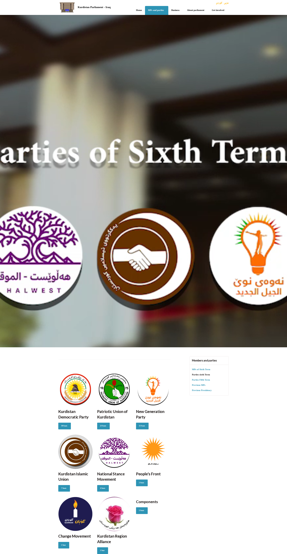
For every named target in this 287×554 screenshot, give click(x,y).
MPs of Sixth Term (201, 369)
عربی (226, 3)
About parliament (195, 10)
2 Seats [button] (141, 482)
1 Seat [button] (63, 545)
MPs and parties (156, 10)
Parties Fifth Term (201, 380)
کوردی (219, 3)
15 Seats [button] (142, 426)
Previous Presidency (202, 390)
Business (175, 10)
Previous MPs (198, 385)
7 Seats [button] (63, 488)
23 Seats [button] (103, 426)
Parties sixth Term (201, 375)
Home (139, 10)
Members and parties (204, 360)
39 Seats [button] (64, 426)
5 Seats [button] (141, 510)
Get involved (218, 10)
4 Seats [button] (102, 488)
